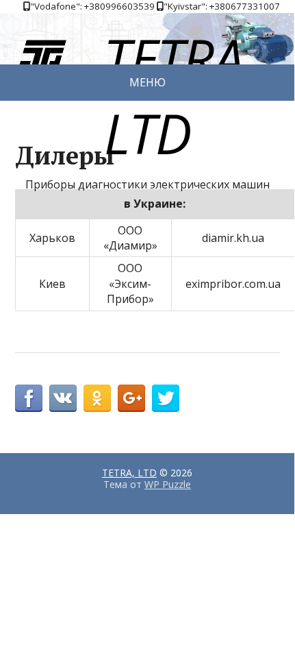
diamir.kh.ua (233, 237)
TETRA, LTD (129, 472)
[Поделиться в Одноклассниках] (97, 398)
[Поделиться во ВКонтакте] (63, 398)
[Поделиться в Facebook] (28, 398)
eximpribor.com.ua (233, 283)
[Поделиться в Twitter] (165, 398)
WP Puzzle (167, 484)
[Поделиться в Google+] (131, 398)
